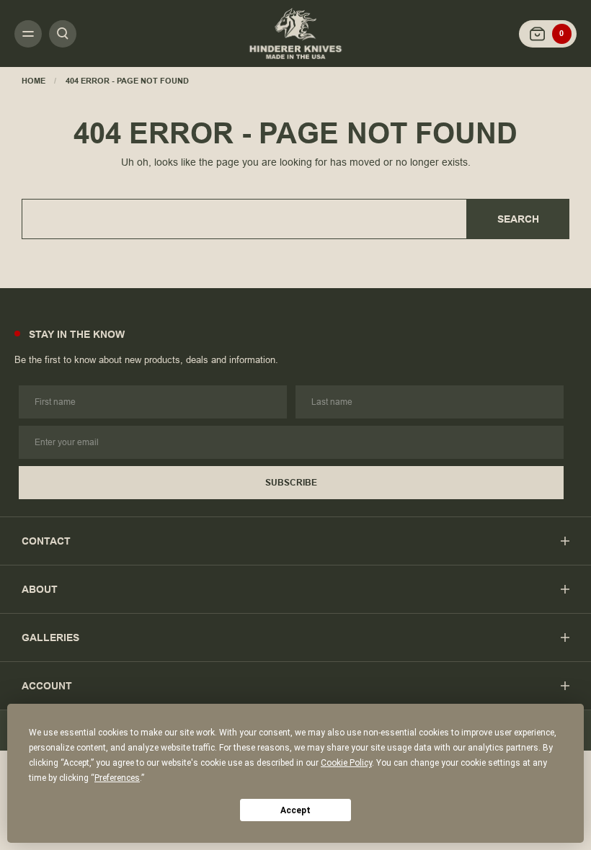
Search (518, 219)
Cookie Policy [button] (346, 763)
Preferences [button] (117, 778)
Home (33, 80)
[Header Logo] (295, 33)
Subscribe (291, 483)
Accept (295, 810)
